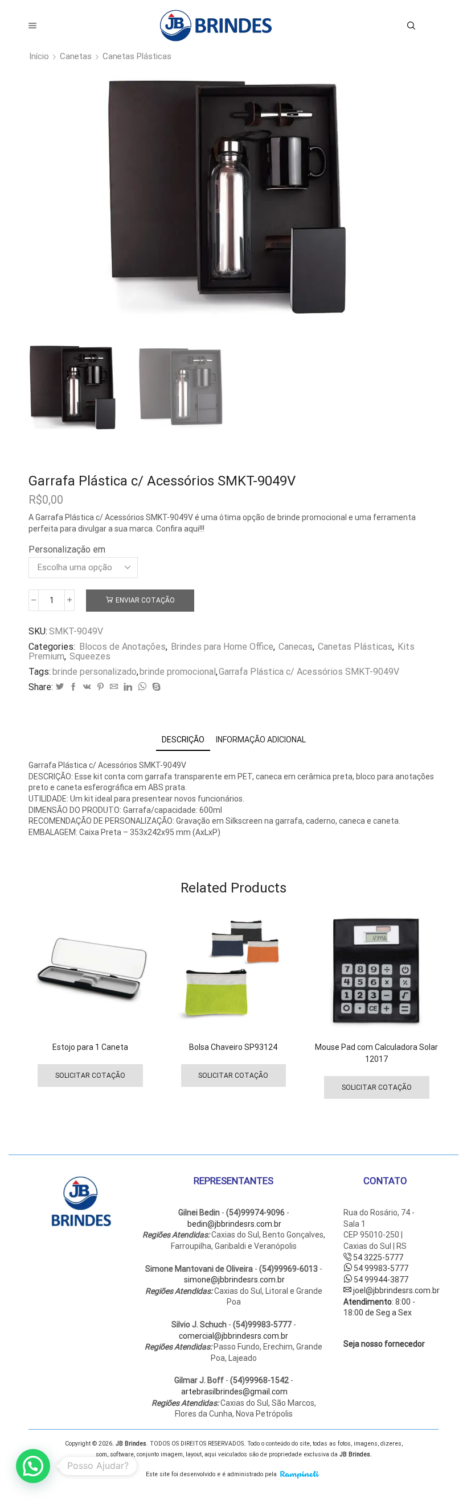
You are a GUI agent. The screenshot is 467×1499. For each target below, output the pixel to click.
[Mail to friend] (114, 687)
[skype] (155, 687)
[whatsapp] (142, 687)
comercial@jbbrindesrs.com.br (233, 1335)
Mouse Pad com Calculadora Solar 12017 (376, 1053)
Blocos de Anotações (122, 646)
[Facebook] (73, 687)
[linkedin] (128, 687)
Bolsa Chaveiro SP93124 (233, 1047)
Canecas (295, 646)
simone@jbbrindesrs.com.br (234, 1279)
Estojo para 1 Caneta (90, 1047)
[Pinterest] (100, 687)
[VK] (87, 687)
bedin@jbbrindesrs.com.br (234, 1223)
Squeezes (89, 656)
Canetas (76, 56)
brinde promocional (178, 671)
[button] (33, 1466)
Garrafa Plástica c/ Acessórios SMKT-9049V (309, 671)
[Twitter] (60, 687)
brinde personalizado (94, 671)
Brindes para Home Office (222, 646)
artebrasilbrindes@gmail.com (234, 1391)
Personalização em (66, 549)
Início (39, 56)
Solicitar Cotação (90, 1075)
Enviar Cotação (145, 600)
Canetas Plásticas (137, 56)
